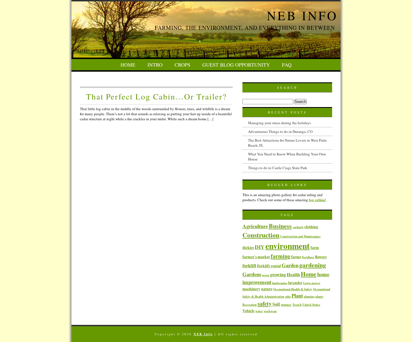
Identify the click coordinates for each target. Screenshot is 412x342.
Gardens (251, 274)
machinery (251, 289)
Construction (260, 235)
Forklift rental (269, 266)
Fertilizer (308, 257)
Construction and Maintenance (300, 236)
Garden (290, 265)
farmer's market (256, 257)
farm (315, 247)
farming (280, 256)
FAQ (286, 64)
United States (311, 304)
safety (265, 303)
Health (293, 274)
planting (309, 296)
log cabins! (317, 199)
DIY (260, 247)
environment (287, 246)
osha (288, 296)
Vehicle (248, 311)
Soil (276, 304)
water (259, 311)
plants (319, 296)
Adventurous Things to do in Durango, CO (280, 131)
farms (296, 257)
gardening (312, 264)
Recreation (249, 304)
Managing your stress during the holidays (279, 122)
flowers (321, 257)
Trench (297, 304)
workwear (270, 311)
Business (280, 225)
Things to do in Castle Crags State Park (277, 167)
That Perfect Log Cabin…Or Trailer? (156, 96)
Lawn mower (311, 283)
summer (286, 304)
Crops (182, 64)
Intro (155, 64)
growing (278, 274)
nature (266, 289)
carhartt (298, 227)
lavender (295, 283)
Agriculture (255, 226)
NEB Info (302, 15)
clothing (311, 227)
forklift (249, 265)
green (265, 275)
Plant (297, 295)
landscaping (279, 283)
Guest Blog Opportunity (236, 64)
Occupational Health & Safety (292, 289)
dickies (248, 247)
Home (128, 64)
